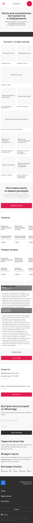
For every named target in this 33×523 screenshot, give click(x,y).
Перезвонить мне (27, 483)
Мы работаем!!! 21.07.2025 (10, 376)
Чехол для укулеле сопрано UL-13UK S (20, 236)
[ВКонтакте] (3, 483)
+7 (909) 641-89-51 (25, 482)
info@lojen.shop (5, 459)
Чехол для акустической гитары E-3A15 (19, 269)
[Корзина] (29, 3)
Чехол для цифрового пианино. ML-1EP (5, 269)
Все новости (16, 394)
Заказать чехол (16, 205)
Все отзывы (16, 358)
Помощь (16, 509)
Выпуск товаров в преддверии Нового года (15, 386)
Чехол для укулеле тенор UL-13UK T (6, 236)
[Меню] (3, 3)
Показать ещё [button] (16, 352)
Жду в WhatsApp (16, 433)
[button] (16, 491)
